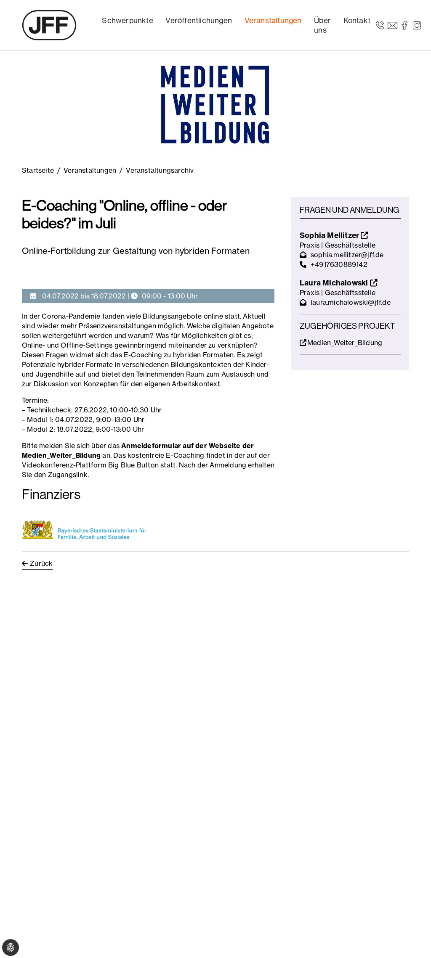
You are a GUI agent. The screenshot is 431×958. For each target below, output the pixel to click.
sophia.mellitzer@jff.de (347, 255)
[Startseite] (49, 25)
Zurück (41, 563)
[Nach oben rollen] (412, 939)
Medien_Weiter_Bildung (344, 342)
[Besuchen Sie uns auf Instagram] (417, 25)
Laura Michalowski (335, 283)
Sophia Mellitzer (330, 235)
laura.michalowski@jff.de (351, 302)
